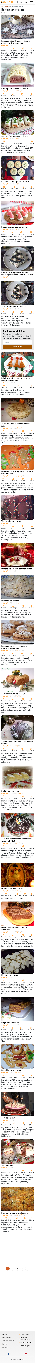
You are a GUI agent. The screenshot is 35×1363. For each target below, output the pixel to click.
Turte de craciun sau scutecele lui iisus (16, 425)
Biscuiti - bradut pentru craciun (15, 181)
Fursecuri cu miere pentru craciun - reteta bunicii (17, 472)
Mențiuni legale (25, 1346)
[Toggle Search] (26, 2)
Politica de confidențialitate (24, 1338)
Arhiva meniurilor (8, 1341)
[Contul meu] (21, 2)
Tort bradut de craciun (11, 521)
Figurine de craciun (9, 975)
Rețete (4, 1334)
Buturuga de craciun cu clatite (14, 88)
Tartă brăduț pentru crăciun (13, 306)
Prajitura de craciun (10, 791)
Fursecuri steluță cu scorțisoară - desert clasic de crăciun (16, 42)
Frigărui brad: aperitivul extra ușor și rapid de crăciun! (16, 379)
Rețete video (6, 1337)
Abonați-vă (17, 347)
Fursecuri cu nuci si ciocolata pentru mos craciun (14, 647)
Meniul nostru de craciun (12, 888)
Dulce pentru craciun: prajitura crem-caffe (15, 928)
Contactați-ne (24, 1334)
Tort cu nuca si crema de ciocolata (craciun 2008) (16, 840)
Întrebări (5, 1344)
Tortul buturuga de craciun (13, 694)
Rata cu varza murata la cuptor (15, 1213)
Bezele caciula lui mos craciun (14, 227)
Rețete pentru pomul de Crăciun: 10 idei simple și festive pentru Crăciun (17, 273)
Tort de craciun (8, 1118)
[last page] (27, 1269)
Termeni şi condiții (26, 1342)
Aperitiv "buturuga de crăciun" (14, 136)
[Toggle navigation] (31, 2)
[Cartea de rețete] (17, 2)
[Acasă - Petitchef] (2, 6)
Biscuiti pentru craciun (11, 1070)
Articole (5, 1347)
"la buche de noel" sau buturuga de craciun (17, 742)
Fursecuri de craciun (10, 601)
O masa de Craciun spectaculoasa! (16, 569)
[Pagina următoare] (22, 1269)
